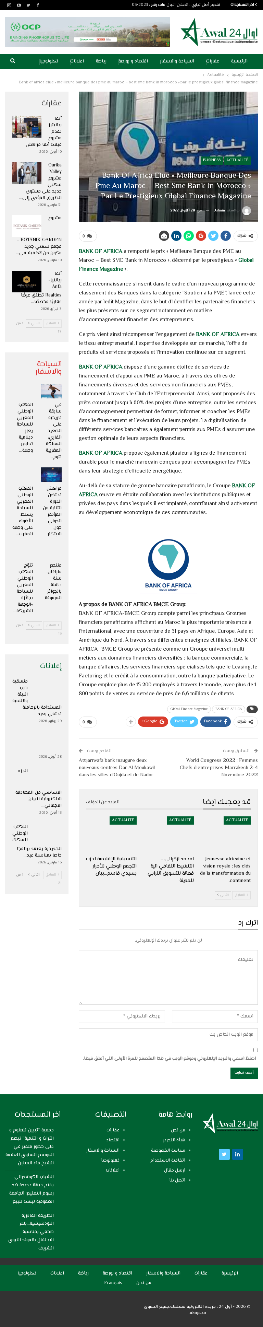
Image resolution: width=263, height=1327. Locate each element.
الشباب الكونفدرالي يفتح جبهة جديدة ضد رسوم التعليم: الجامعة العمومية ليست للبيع (31, 1189)
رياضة (101, 61)
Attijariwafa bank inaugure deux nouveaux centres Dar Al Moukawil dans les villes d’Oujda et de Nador (117, 768)
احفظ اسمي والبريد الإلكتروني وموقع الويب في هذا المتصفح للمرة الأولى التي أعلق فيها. (169, 1058)
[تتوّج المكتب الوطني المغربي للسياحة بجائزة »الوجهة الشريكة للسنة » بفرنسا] (22, 552)
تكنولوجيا (48, 61)
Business (212, 160)
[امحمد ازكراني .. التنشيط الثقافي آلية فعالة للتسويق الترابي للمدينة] (168, 834)
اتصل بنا (177, 1180)
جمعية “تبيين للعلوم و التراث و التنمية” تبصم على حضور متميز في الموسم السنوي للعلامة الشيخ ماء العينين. (29, 1147)
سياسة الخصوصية (168, 1150)
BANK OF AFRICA (100, 251)
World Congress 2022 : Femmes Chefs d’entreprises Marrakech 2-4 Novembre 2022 (219, 768)
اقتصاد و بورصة (133, 61)
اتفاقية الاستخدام (167, 1160)
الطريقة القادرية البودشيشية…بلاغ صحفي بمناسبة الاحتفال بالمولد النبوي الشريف (31, 1232)
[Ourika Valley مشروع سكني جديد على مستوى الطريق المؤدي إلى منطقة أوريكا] (26, 173)
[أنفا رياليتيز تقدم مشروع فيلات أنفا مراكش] (26, 127)
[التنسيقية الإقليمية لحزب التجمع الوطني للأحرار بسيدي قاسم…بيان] (111, 834)
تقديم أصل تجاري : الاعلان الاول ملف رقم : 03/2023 (176, 5)
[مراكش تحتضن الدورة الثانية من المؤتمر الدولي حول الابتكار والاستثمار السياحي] (51, 474)
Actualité (237, 160)
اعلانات (77, 61)
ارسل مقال (174, 1170)
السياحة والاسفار (177, 61)
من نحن (178, 1130)
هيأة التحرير (174, 1140)
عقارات (212, 61)
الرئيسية (239, 61)
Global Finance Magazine (189, 709)
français (113, 1283)
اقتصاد (113, 1140)
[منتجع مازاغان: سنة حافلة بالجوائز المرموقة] (51, 552)
